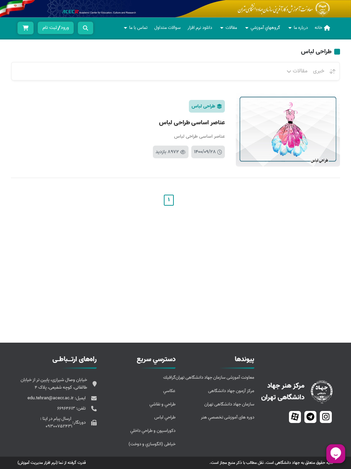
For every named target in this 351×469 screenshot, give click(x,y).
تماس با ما (138, 27)
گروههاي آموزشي (265, 27)
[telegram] (310, 417)
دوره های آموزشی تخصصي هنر (227, 417)
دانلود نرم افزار (199, 27)
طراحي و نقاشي (162, 404)
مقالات (231, 27)
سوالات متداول (167, 27)
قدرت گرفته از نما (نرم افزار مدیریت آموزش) (51, 462)
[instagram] (326, 417)
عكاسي (169, 390)
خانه (318, 27)
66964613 (66, 408)
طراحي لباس (165, 417)
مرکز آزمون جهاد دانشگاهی (231, 390)
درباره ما (301, 27)
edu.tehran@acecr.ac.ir (51, 398)
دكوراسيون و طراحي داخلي (153, 430)
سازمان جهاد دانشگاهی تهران (229, 404)
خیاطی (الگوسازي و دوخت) (152, 444)
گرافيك (169, 377)
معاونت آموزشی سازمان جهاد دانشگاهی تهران (215, 377)
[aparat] (295, 417)
